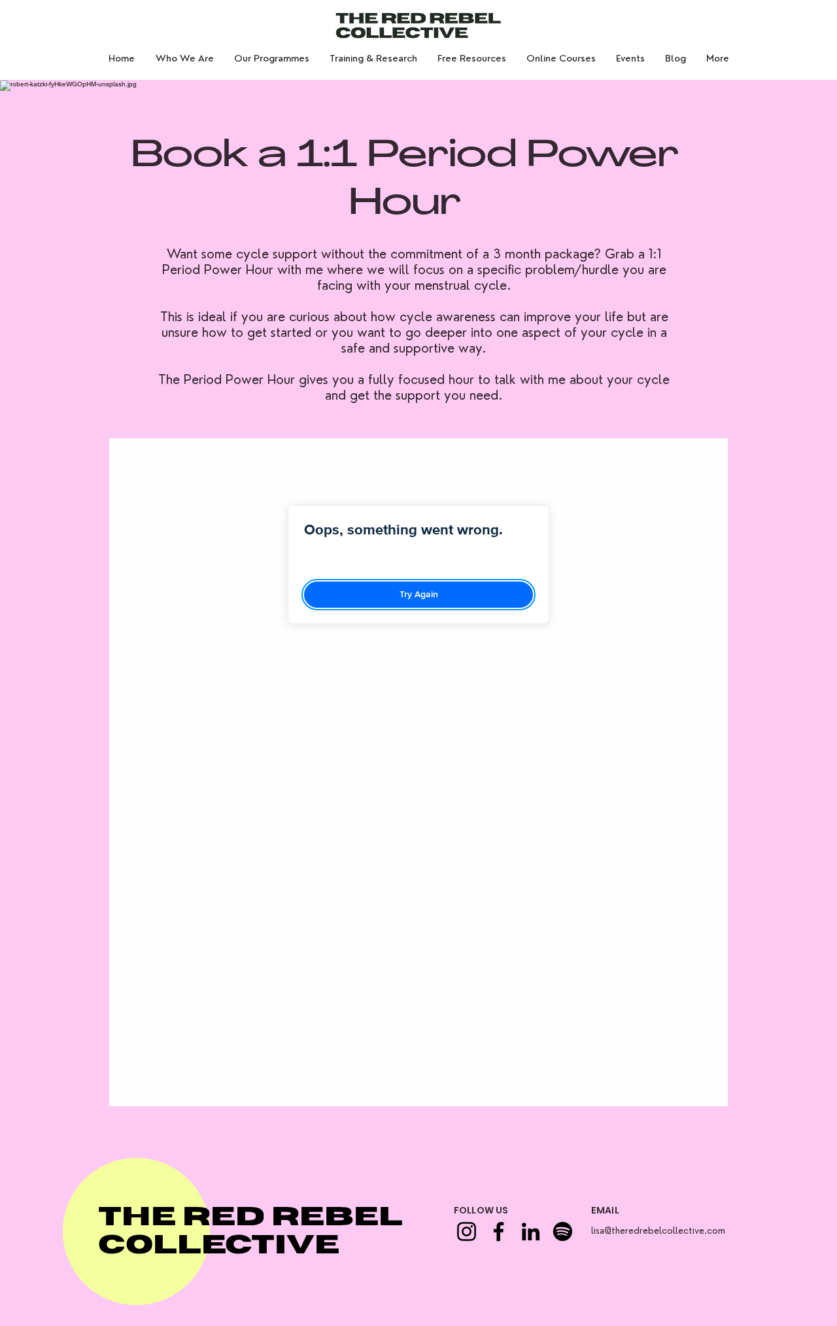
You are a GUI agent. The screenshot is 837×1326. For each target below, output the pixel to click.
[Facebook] (498, 1231)
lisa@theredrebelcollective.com (658, 1230)
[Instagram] (466, 1231)
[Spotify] (562, 1231)
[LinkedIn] (530, 1231)
